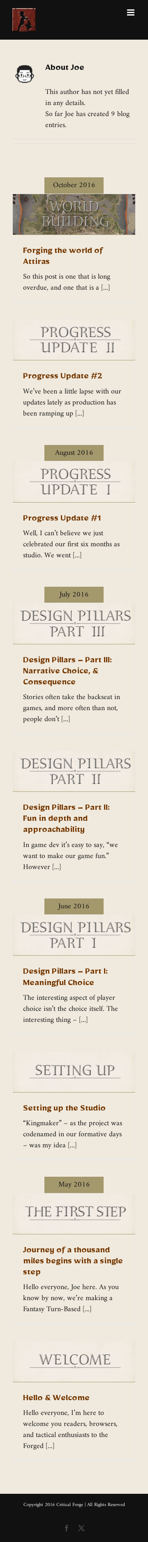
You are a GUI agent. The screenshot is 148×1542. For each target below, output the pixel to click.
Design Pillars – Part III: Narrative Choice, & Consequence (67, 673)
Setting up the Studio (64, 1110)
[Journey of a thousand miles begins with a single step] (74, 1213)
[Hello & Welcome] (74, 1361)
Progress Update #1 (62, 520)
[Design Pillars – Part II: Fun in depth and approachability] (74, 771)
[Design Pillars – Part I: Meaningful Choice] (74, 935)
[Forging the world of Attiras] (74, 214)
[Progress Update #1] (74, 481)
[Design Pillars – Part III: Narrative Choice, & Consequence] (74, 623)
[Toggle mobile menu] (131, 12)
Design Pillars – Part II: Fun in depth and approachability (66, 820)
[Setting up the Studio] (74, 1072)
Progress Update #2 (62, 378)
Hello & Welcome (56, 1400)
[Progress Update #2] (74, 340)
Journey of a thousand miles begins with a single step (73, 1263)
